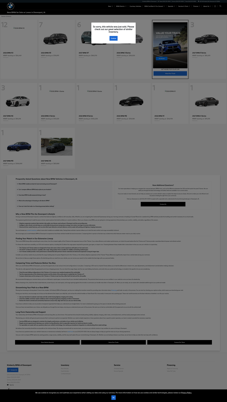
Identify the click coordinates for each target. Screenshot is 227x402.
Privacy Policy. (186, 393)
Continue (113, 38)
